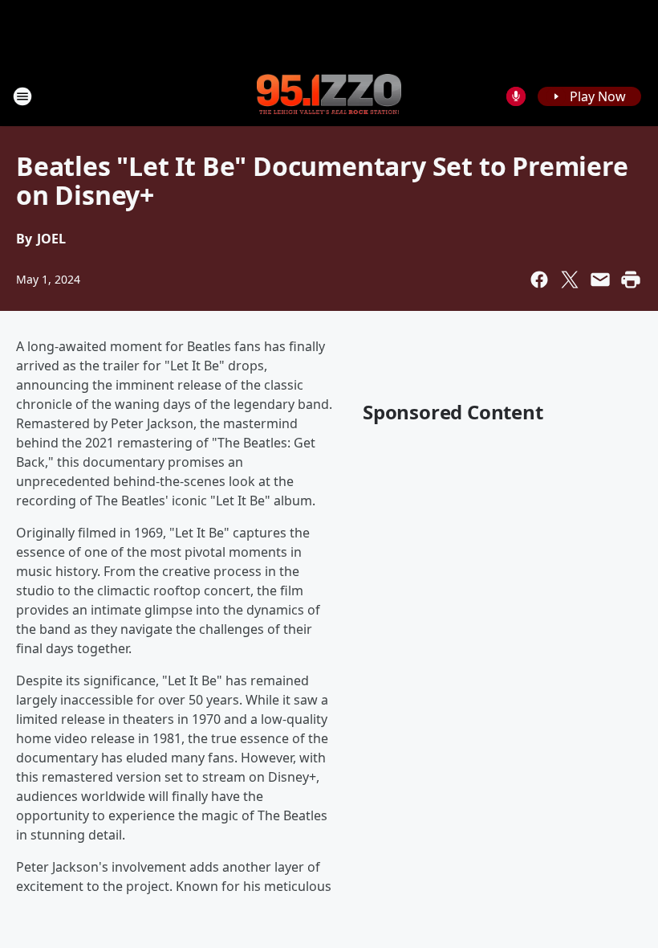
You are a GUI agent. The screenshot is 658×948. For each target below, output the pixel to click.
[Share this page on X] (569, 279)
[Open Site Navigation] (22, 96)
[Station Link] (329, 95)
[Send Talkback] (516, 96)
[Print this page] (630, 279)
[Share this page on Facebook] (539, 279)
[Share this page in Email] (600, 279)
